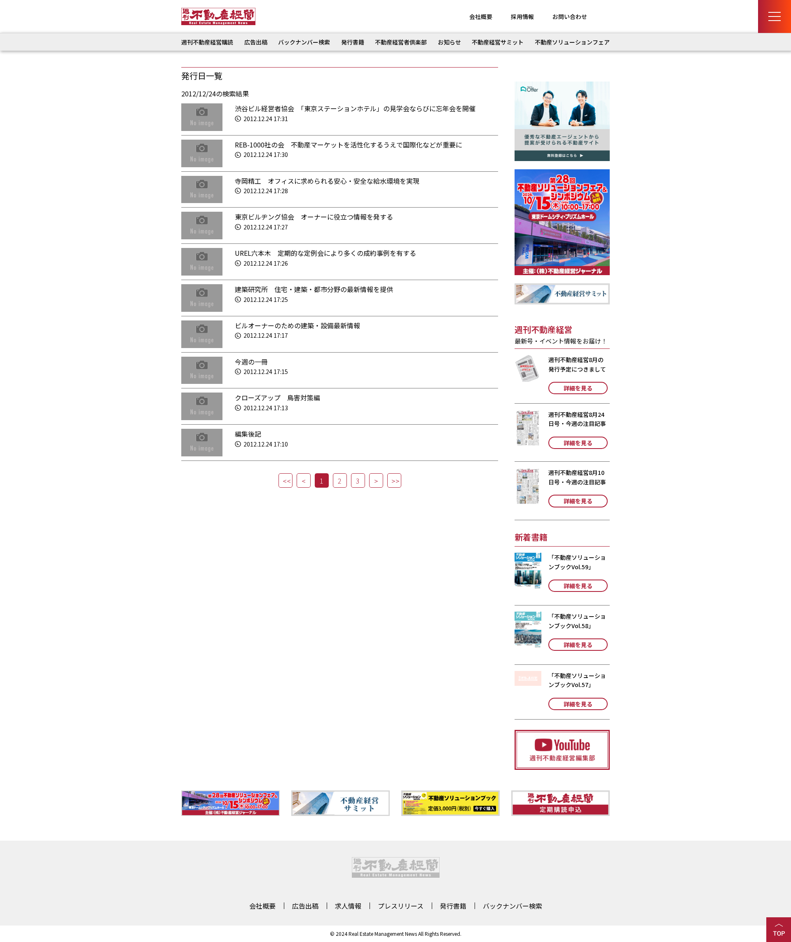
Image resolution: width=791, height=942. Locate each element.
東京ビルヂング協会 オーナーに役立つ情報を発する (314, 217)
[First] (285, 480)
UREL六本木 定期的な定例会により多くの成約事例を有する (325, 253)
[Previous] (303, 480)
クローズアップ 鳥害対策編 (277, 397)
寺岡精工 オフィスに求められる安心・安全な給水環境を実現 (327, 181)
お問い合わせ (569, 16)
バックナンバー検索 (304, 42)
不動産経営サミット (498, 42)
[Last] (394, 480)
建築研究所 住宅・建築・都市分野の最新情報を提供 (314, 289)
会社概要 (480, 16)
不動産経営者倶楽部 (401, 42)
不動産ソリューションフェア (572, 42)
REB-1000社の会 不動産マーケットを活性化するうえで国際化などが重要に (348, 145)
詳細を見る (578, 388)
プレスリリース (401, 905)
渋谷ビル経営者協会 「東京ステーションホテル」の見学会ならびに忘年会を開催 (355, 108)
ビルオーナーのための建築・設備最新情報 (297, 325)
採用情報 (522, 16)
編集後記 (248, 434)
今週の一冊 (251, 362)
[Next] (376, 480)
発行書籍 (352, 42)
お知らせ (449, 42)
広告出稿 (255, 42)
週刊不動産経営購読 (207, 42)
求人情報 (348, 905)
